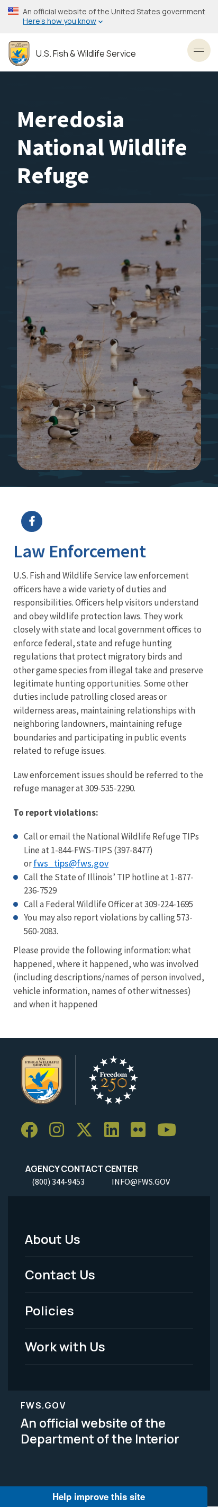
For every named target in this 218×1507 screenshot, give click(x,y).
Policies (49, 1310)
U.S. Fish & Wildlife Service (86, 53)
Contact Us (60, 1274)
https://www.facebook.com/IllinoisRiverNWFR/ (115, 521)
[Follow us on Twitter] (88, 1130)
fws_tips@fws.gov (70, 863)
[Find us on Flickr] (142, 1130)
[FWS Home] (19, 53)
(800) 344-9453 (58, 1181)
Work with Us (65, 1346)
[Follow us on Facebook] (33, 1130)
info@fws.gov (141, 1181)
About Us (52, 1239)
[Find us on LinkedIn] (115, 1130)
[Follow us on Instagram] (60, 1130)
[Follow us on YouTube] (170, 1130)
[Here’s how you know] (109, 16)
